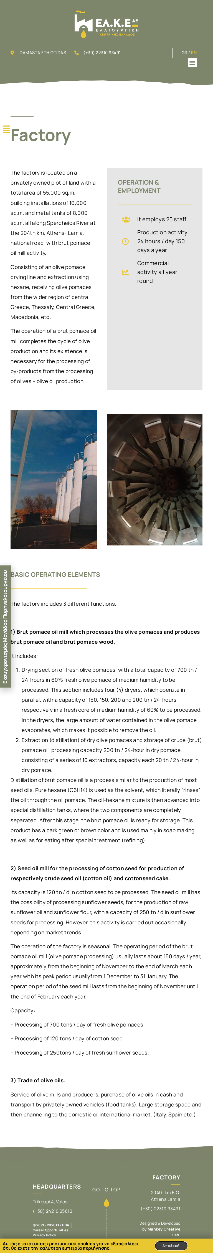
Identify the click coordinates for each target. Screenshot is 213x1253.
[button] (192, 62)
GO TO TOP (106, 1189)
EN (194, 53)
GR (184, 53)
